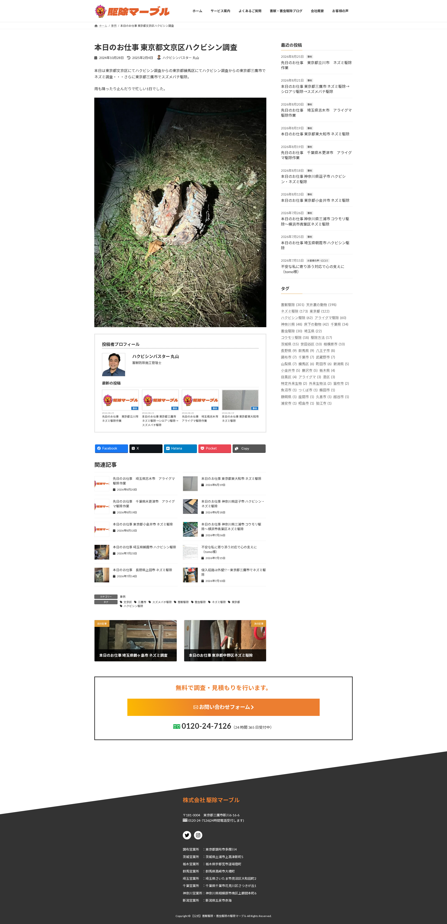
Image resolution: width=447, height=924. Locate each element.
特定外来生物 (294, 383)
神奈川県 (291, 324)
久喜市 (324, 396)
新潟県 (341, 364)
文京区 (128, 602)
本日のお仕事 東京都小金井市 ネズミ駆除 (143, 524)
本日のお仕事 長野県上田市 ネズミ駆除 (142, 570)
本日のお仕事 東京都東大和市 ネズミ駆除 (240, 418)
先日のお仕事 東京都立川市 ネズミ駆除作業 (120, 418)
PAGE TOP (433, 891)
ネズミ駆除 (219, 602)
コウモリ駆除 (295, 337)
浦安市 (289, 403)
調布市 (289, 357)
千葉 (186, 886)
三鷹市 (142, 602)
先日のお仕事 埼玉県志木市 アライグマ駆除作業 (200, 418)
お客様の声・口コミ (317, 260)
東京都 (236, 602)
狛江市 (324, 403)
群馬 (186, 871)
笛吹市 (341, 383)
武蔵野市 (325, 357)
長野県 (289, 351)
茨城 (186, 857)
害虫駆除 (200, 602)
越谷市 (341, 396)
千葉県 (339, 324)
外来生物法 (320, 383)
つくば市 (308, 390)
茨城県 (290, 344)
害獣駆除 (183, 602)
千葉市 (306, 357)
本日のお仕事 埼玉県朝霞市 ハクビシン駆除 (144, 547)
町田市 (324, 364)
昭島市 (306, 403)
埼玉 (186, 878)
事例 (134, 408)
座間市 (306, 396)
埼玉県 (313, 331)
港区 (329, 377)
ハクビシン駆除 (133, 606)
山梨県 (289, 364)
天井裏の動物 (321, 304)
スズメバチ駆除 (162, 602)
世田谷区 (311, 344)
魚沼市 (289, 390)
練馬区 (306, 364)
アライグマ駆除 (330, 318)
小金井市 (290, 370)
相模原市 (334, 344)
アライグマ (309, 377)
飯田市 (327, 390)
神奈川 (188, 893)
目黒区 (289, 377)
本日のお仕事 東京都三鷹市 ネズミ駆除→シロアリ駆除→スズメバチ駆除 (160, 421)
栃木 (186, 864)
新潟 (186, 900)
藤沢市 (310, 370)
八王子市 (325, 351)
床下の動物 (316, 324)
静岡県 (289, 396)
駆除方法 (321, 337)
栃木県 (327, 370)
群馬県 (306, 351)
